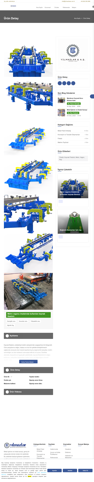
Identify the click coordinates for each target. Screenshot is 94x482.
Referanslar (66, 7)
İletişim (74, 7)
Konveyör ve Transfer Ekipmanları (69, 135)
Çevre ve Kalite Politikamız (55, 453)
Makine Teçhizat (63, 142)
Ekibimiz (68, 452)
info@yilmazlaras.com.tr (68, 1)
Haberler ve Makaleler (69, 457)
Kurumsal (47, 7)
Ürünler (56, 7)
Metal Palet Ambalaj (64, 131)
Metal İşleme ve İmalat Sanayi (77, 110)
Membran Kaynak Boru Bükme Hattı (75, 99)
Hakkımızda (54, 449)
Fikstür (60, 138)
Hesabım (68, 449)
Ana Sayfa (39, 7)
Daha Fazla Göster (27, 362)
